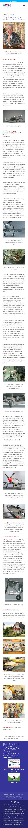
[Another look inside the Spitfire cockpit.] (14, 381)
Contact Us (12, 794)
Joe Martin (6, 798)
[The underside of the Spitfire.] (14, 408)
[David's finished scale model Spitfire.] (14, 122)
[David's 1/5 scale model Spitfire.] (14, 237)
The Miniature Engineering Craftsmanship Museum (11, 747)
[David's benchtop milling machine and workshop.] (14, 717)
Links (21, 798)
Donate (18, 796)
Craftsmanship (10, 796)
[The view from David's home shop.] (14, 636)
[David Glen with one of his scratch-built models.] (14, 48)
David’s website (13, 551)
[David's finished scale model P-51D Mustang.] (14, 490)
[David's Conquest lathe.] (14, 654)
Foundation (14, 798)
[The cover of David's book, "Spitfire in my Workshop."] (14, 601)
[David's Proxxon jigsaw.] (14, 671)
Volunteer (20, 794)
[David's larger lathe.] (14, 700)
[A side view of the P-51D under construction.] (14, 518)
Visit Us (6, 794)
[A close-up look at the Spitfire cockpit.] (14, 264)
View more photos (7, 727)
